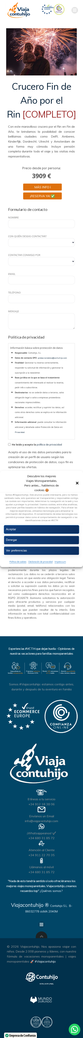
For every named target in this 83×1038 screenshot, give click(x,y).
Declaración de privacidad (40, 561)
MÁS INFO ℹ (42, 187)
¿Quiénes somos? (51, 891)
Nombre (13, 217)
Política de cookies (17, 561)
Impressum (60, 561)
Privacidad (20, 432)
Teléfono (14, 292)
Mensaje (13, 311)
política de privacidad (49, 444)
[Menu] (74, 10)
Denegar (11, 539)
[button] (77, 483)
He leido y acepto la (36, 444)
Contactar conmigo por (24, 255)
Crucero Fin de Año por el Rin (41, 100)
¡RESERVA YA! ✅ (42, 196)
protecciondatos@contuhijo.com (52, 358)
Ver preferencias (16, 550)
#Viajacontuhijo (45, 961)
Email (11, 274)
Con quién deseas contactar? (27, 236)
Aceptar (11, 529)
